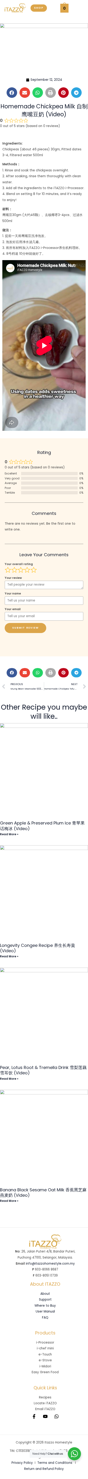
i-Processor (45, 1342)
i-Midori (45, 1366)
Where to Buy (45, 1305)
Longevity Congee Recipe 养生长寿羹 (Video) (37, 948)
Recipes (45, 1397)
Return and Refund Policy (44, 1469)
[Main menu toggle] (78, 8)
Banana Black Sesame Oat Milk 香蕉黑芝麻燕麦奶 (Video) (43, 1192)
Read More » (9, 834)
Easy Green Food (45, 1372)
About (45, 1293)
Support (45, 1299)
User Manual (45, 1311)
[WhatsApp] (56, 1416)
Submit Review (25, 628)
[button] (39, 8)
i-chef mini (45, 1348)
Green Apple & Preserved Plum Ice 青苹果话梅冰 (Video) (42, 825)
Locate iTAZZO (45, 1403)
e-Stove (45, 1360)
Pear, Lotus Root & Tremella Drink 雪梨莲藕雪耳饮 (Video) (43, 1070)
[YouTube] (45, 1416)
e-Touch (45, 1354)
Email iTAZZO (45, 1409)
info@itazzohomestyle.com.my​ (50, 1263)
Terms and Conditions (54, 1463)
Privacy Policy (22, 1463)
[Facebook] (34, 1416)
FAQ (45, 1317)
